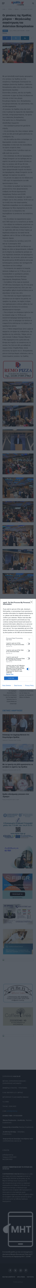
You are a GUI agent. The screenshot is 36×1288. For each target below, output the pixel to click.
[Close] (32, 603)
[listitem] (18, 639)
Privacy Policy (29, 685)
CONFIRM (11, 678)
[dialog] (18, 644)
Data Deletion (6, 685)
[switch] (28, 644)
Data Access (18, 685)
